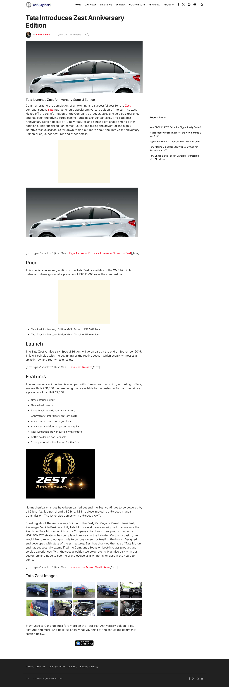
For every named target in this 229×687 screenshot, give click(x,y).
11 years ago (61, 34)
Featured (154, 4)
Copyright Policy (57, 666)
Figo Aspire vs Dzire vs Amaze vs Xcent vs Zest (100, 253)
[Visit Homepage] (38, 5)
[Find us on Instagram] (189, 4)
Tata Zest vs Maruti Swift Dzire (89, 567)
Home (78, 4)
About (167, 4)
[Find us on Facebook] (178, 4)
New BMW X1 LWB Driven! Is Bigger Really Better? (175, 127)
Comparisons (137, 4)
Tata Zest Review (80, 367)
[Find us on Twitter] (183, 4)
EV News (121, 4)
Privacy (29, 666)
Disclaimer (41, 666)
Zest (128, 105)
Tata (51, 109)
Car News (91, 4)
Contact (72, 666)
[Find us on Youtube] (194, 4)
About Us (83, 666)
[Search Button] (202, 5)
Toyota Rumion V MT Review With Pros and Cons (175, 141)
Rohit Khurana (43, 34)
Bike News (106, 4)
